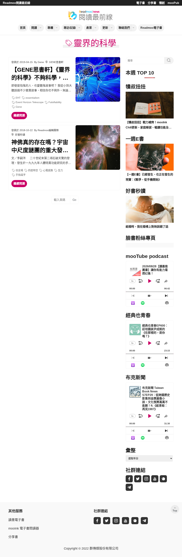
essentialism (32, 97)
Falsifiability (55, 102)
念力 (60, 170)
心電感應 (48, 170)
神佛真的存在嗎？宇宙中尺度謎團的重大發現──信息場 (39, 146)
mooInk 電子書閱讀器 (23, 528)
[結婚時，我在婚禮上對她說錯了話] (150, 209)
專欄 (50, 27)
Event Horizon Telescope (30, 102)
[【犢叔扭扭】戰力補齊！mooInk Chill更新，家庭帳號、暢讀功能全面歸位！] (150, 105)
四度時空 (33, 170)
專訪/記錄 (70, 27)
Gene (19, 106)
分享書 (152, 2)
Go (74, 199)
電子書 (140, 2)
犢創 (162, 2)
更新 (105, 27)
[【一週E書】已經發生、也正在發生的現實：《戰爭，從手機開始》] (150, 157)
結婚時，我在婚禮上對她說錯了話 (147, 226)
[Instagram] (146, 478)
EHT (18, 97)
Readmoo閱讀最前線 (16, 2)
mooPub (173, 2)
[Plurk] (163, 478)
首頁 (23, 27)
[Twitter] (137, 478)
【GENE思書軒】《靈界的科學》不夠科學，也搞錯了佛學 (40, 74)
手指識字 (21, 174)
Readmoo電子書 (151, 27)
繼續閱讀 (19, 115)
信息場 (19, 170)
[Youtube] (154, 478)
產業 (89, 27)
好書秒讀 (20, 134)
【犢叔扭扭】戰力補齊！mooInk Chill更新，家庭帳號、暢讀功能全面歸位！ (149, 125)
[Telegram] (129, 487)
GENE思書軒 (56, 62)
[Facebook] (129, 478)
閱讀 (34, 27)
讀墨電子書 (16, 520)
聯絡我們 (124, 27)
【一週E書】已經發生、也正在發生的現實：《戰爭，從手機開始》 (149, 177)
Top (175, 510)
